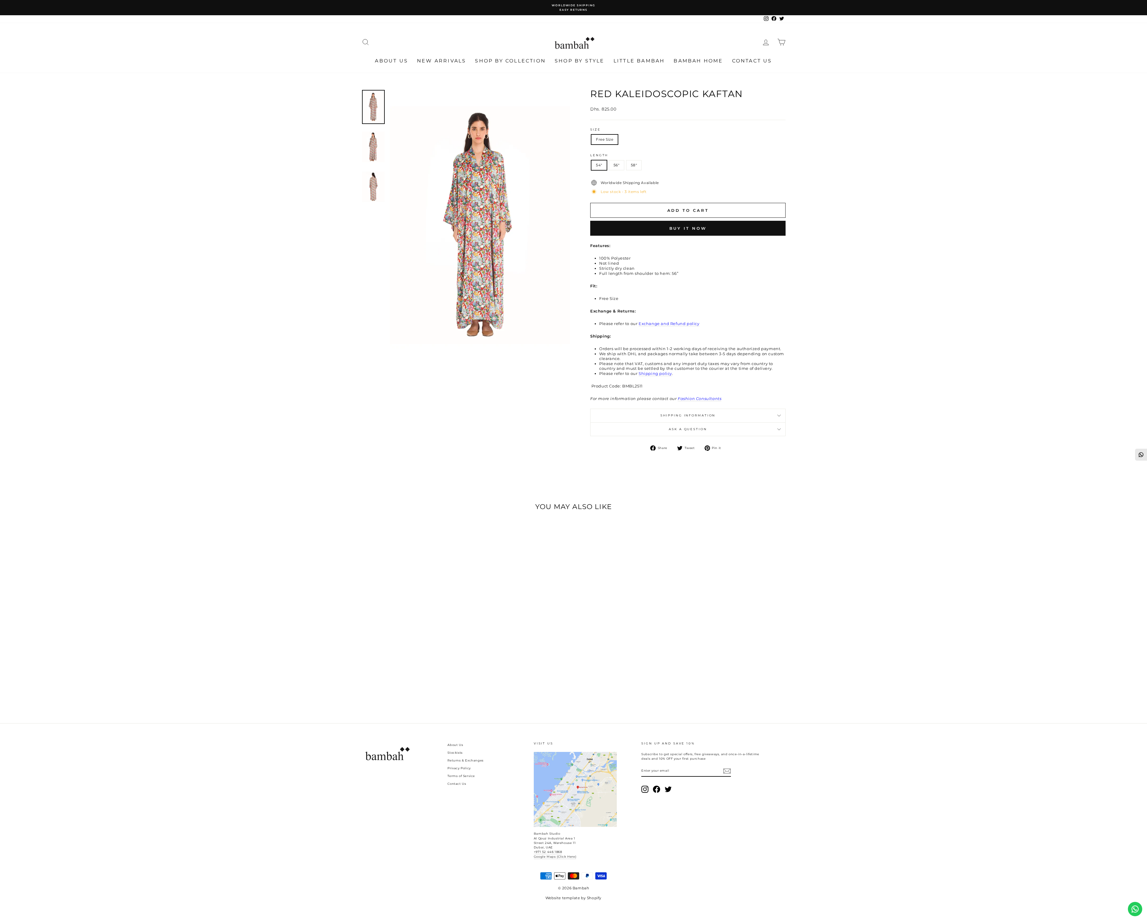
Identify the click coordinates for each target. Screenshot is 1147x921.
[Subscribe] (727, 771)
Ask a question (688, 429)
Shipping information (688, 415)
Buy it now (688, 228)
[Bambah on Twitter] (668, 789)
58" (634, 165)
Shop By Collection (510, 61)
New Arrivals (441, 61)
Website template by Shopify (573, 898)
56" (616, 165)
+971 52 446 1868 (548, 852)
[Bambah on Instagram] (644, 789)
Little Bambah (639, 61)
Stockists (454, 753)
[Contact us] (1135, 909)
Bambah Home (698, 61)
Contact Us (752, 61)
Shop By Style (580, 61)
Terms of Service (461, 776)
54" (599, 165)
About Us (391, 61)
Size (595, 129)
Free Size (604, 139)
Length (599, 155)
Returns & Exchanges (465, 760)
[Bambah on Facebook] (656, 789)
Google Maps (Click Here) (555, 857)
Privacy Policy (458, 768)
